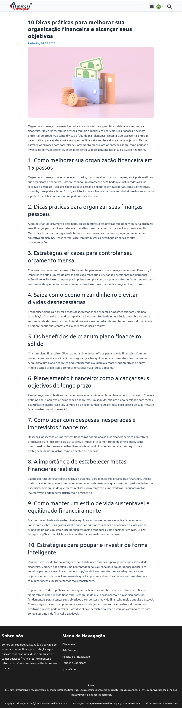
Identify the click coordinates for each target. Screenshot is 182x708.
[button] (152, 6)
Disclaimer (68, 644)
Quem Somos (70, 669)
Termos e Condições (74, 662)
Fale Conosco (70, 650)
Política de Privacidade (76, 656)
